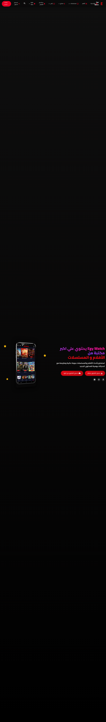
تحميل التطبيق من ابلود (71, 373)
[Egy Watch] (101, 3)
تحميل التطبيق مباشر (94, 373)
